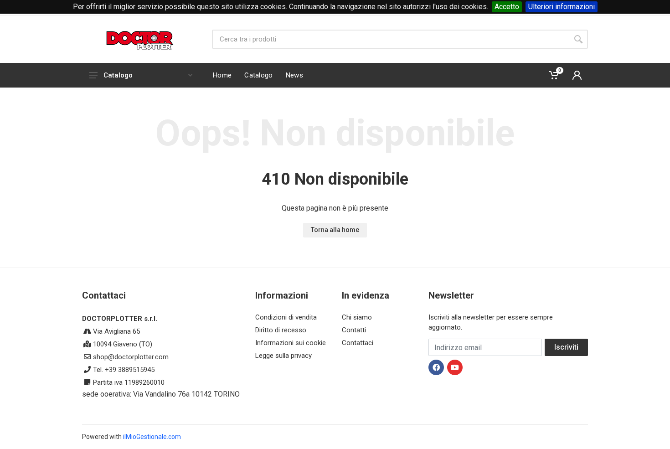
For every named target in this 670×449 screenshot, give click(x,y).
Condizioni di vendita (286, 317)
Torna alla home (335, 229)
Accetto (507, 6)
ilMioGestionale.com (152, 436)
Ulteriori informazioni (561, 6)
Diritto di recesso (280, 330)
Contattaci (357, 343)
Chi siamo (357, 317)
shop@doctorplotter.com (131, 357)
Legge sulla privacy (283, 355)
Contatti (354, 330)
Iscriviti (566, 347)
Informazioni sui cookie (290, 343)
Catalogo (118, 75)
